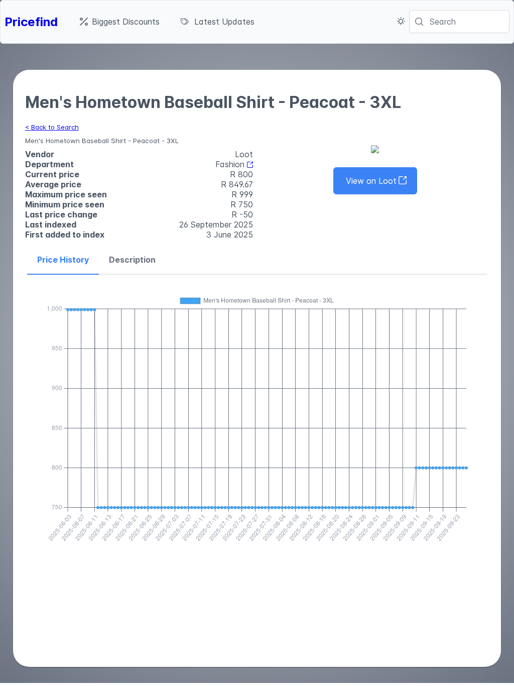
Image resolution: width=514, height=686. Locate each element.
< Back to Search (52, 127)
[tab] (63, 260)
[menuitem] (120, 22)
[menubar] (167, 22)
